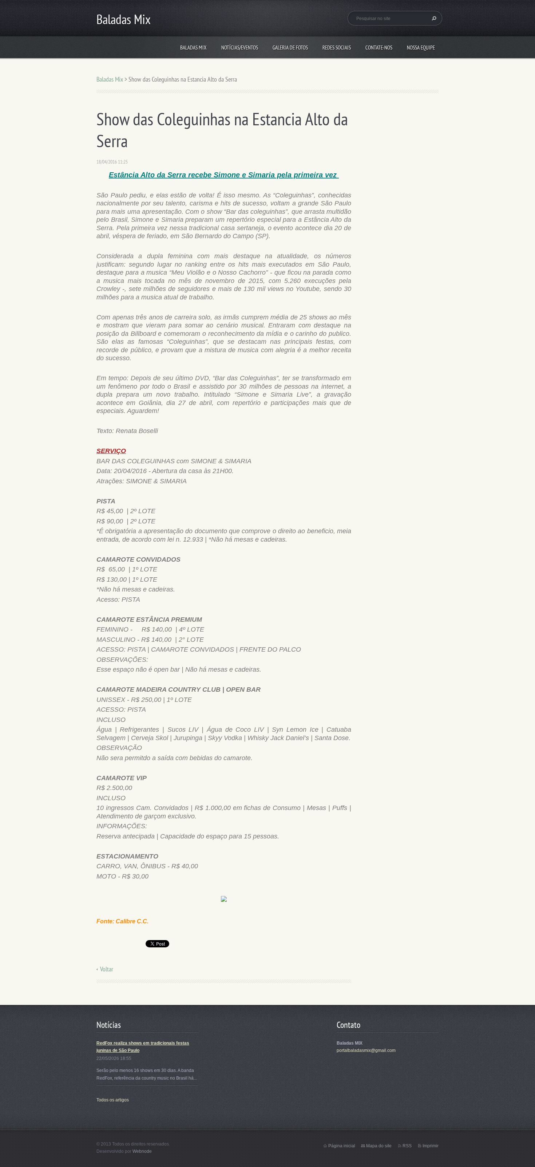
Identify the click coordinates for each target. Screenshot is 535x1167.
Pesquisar (433, 18)
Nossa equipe (421, 47)
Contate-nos (378, 47)
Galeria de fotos (290, 47)
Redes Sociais (336, 47)
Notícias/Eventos (239, 47)
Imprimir (431, 1145)
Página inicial (341, 1145)
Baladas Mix (193, 47)
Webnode (142, 1151)
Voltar (106, 969)
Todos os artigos (112, 1100)
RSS (407, 1145)
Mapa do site (379, 1145)
